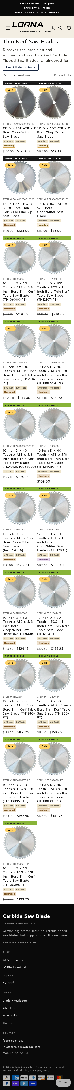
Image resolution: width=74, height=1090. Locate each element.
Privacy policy (43, 1066)
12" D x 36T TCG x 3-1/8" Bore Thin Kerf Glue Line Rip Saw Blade (18, 210)
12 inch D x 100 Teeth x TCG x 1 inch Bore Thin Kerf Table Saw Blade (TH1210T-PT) (53, 291)
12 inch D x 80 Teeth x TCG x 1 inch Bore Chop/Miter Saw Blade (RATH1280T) (52, 542)
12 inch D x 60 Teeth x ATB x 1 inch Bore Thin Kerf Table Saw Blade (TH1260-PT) (54, 709)
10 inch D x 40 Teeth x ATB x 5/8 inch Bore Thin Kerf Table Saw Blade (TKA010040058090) (19, 459)
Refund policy (21, 1070)
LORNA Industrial (14, 967)
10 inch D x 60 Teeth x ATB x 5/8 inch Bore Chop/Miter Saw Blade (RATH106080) (19, 626)
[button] (8, 27)
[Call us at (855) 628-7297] (53, 28)
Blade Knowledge (15, 1001)
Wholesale (10, 1016)
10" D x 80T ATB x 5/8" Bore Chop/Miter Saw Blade (52, 210)
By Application (13, 983)
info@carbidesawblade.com (21, 1047)
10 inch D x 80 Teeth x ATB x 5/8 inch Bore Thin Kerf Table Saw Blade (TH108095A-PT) (53, 375)
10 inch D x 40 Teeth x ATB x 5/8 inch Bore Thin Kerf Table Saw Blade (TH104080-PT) (53, 459)
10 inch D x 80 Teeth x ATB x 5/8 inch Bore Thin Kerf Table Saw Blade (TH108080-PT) (53, 793)
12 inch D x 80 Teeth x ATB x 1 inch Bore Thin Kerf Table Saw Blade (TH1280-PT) (20, 709)
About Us (9, 1008)
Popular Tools (12, 975)
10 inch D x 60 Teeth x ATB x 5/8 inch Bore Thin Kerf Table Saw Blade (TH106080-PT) (18, 291)
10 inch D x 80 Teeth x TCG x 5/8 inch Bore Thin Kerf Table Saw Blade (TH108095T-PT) (18, 793)
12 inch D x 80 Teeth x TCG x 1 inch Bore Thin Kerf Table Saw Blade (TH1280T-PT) (53, 626)
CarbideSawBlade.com (34, 31)
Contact (8, 1023)
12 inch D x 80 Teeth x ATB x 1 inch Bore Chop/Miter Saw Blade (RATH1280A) (20, 542)
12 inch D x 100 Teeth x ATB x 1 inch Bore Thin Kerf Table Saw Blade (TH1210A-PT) (20, 375)
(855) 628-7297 (13, 1041)
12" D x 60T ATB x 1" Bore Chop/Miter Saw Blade (53, 132)
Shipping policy (41, 1070)
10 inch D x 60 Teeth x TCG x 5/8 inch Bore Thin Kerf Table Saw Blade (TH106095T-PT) (18, 877)
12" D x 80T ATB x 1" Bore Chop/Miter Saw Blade (19, 132)
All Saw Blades (13, 960)
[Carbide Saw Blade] (27, 24)
